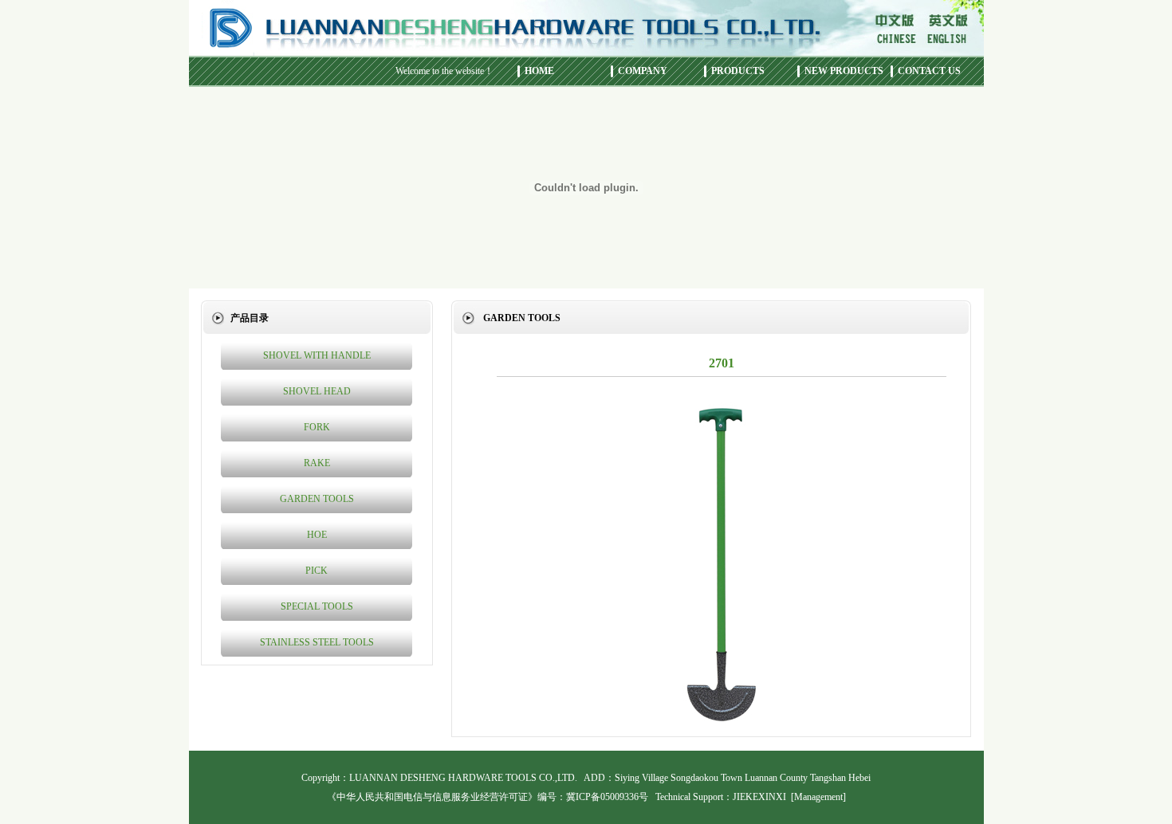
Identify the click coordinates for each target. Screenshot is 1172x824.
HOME (539, 71)
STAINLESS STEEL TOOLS (317, 642)
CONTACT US (929, 71)
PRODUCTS (738, 71)
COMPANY (642, 71)
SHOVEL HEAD (317, 391)
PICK (316, 570)
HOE (317, 534)
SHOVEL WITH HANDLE (317, 355)
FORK (317, 427)
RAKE (317, 463)
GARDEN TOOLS (317, 498)
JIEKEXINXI (759, 796)
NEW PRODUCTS (843, 71)
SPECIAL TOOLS (317, 606)
